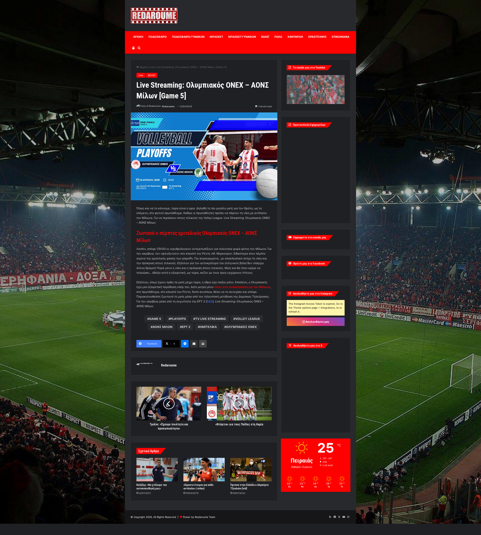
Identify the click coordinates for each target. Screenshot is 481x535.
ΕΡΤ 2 (186, 327)
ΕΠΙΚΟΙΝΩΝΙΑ (340, 36)
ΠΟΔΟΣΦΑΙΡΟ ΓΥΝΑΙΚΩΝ (188, 36)
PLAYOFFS (178, 319)
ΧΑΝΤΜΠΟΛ (295, 36)
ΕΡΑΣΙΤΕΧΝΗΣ (317, 36)
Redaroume (168, 106)
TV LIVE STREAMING (210, 319)
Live (152, 67)
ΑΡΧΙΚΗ (138, 36)
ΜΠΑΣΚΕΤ (216, 36)
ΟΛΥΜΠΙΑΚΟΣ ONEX (241, 327)
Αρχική (143, 67)
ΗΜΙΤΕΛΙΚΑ (208, 327)
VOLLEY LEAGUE (247, 319)
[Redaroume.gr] (154, 16)
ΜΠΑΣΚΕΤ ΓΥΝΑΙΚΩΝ (242, 36)
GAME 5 (155, 319)
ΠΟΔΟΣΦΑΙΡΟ (157, 36)
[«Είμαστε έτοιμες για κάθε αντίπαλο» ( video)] (204, 469)
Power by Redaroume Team (199, 516)
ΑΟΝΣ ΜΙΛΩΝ (162, 327)
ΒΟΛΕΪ (265, 36)
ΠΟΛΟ (278, 36)
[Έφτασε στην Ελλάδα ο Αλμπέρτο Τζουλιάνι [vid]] (251, 469)
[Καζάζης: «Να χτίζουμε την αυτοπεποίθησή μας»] (157, 469)
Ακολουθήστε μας (317, 321)
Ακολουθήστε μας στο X (307, 345)
